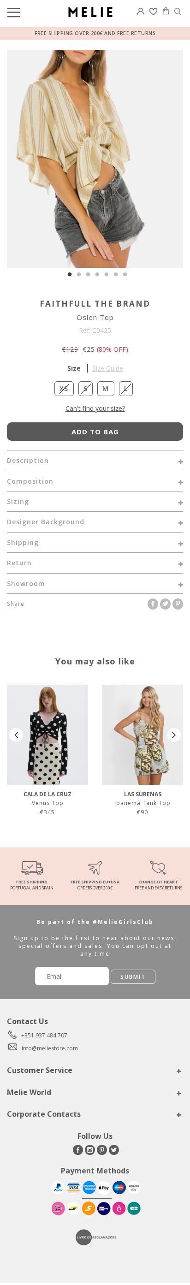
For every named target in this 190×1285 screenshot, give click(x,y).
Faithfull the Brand (95, 303)
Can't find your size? (95, 408)
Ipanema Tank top (142, 803)
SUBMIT (133, 977)
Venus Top (48, 803)
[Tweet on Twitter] (166, 603)
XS (64, 388)
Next (174, 735)
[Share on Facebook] (154, 603)
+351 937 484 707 (44, 1035)
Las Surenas (142, 794)
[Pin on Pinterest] (177, 603)
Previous (16, 735)
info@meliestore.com (50, 1048)
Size (95, 368)
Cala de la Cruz (47, 794)
